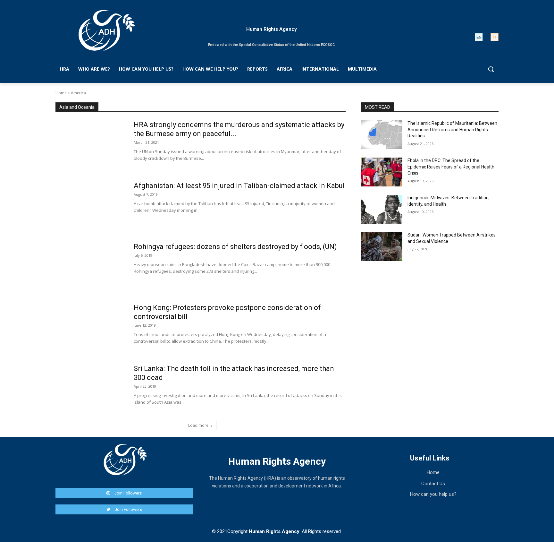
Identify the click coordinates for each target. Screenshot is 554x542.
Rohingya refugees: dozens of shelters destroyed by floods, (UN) (235, 247)
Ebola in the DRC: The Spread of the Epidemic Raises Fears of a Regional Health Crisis (450, 167)
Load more (198, 425)
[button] (491, 69)
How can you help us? (433, 494)
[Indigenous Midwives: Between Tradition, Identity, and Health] (381, 209)
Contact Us (433, 483)
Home (61, 93)
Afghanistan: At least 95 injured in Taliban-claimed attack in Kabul (239, 186)
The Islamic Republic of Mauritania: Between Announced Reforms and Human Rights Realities (452, 129)
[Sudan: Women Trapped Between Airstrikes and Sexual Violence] (381, 246)
